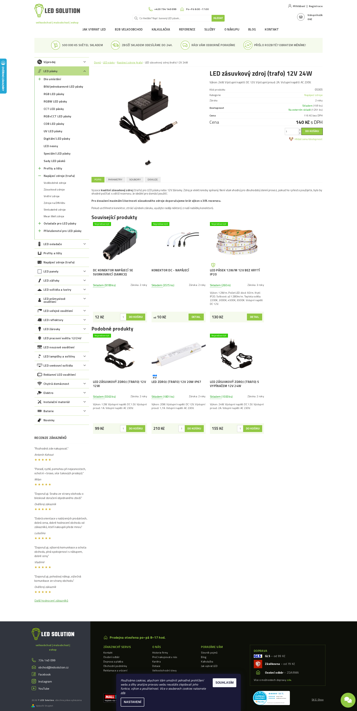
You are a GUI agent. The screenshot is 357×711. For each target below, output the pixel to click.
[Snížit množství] (299, 133)
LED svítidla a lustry (57, 289)
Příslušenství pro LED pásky (63, 231)
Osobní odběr (111, 657)
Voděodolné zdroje (55, 183)
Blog (252, 29)
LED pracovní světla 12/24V (62, 338)
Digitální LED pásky (57, 138)
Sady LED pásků (54, 161)
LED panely (51, 271)
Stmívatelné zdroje (55, 209)
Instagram (45, 681)
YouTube (43, 688)
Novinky (49, 420)
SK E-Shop (318, 699)
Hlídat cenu (301, 139)
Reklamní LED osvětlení (60, 374)
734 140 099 (47, 660)
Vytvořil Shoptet (44, 705)
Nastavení (132, 702)
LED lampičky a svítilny (59, 356)
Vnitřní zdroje (52, 196)
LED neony (51, 146)
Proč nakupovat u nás (164, 657)
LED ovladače (53, 244)
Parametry (115, 179)
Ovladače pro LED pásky (60, 223)
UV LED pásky (53, 131)
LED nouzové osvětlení (59, 347)
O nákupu (231, 29)
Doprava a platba (113, 661)
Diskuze (153, 179)
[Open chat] (348, 698)
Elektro (48, 393)
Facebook (44, 674)
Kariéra (156, 661)
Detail (196, 317)
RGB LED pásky (54, 94)
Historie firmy (160, 652)
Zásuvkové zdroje (54, 189)
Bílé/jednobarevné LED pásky (63, 86)
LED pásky (50, 71)
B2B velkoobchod (129, 29)
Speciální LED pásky (57, 153)
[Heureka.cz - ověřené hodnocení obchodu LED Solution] (271, 697)
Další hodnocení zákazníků (51, 600)
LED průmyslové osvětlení (54, 300)
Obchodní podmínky (115, 666)
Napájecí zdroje (313, 95)
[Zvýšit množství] (299, 129)
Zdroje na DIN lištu (54, 203)
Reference (187, 29)
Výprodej (50, 62)
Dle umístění (52, 79)
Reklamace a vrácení (115, 670)
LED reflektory (53, 320)
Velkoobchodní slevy (164, 670)
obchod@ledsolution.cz (53, 667)
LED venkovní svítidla (58, 365)
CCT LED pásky (54, 109)
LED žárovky (52, 329)
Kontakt (272, 29)
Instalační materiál (57, 402)
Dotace (156, 666)
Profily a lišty (53, 168)
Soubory (135, 179)
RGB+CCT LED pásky (57, 116)
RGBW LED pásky (55, 101)
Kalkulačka (161, 29)
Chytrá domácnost (56, 383)
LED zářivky (52, 280)
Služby (210, 29)
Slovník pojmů (209, 652)
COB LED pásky (54, 123)
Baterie (49, 411)
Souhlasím (225, 682)
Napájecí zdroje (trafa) (59, 176)
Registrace (316, 6)
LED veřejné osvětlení (58, 311)
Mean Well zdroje (54, 216)
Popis (98, 179)
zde (123, 692)
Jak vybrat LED (94, 29)
